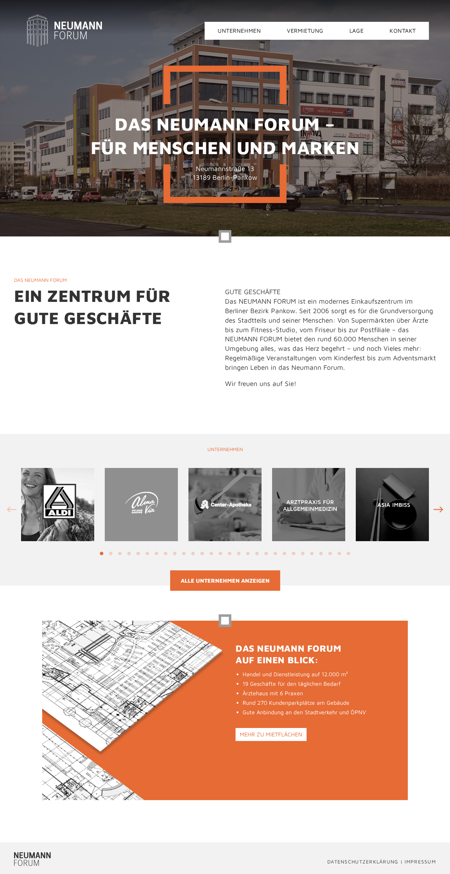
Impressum (420, 861)
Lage (356, 30)
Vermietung (305, 30)
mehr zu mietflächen (271, 734)
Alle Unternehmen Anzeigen (225, 580)
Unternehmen (239, 30)
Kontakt (403, 30)
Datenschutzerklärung (363, 861)
